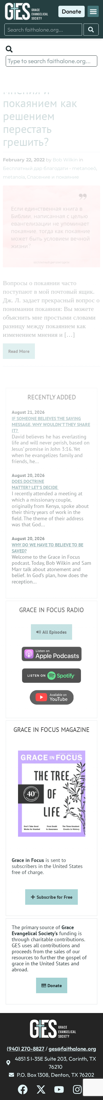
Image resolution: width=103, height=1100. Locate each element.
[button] (93, 11)
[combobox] (43, 30)
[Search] (91, 30)
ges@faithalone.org (72, 1048)
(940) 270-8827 (25, 1048)
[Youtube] (59, 1089)
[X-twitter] (41, 1089)
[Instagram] (77, 1089)
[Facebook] (23, 1089)
